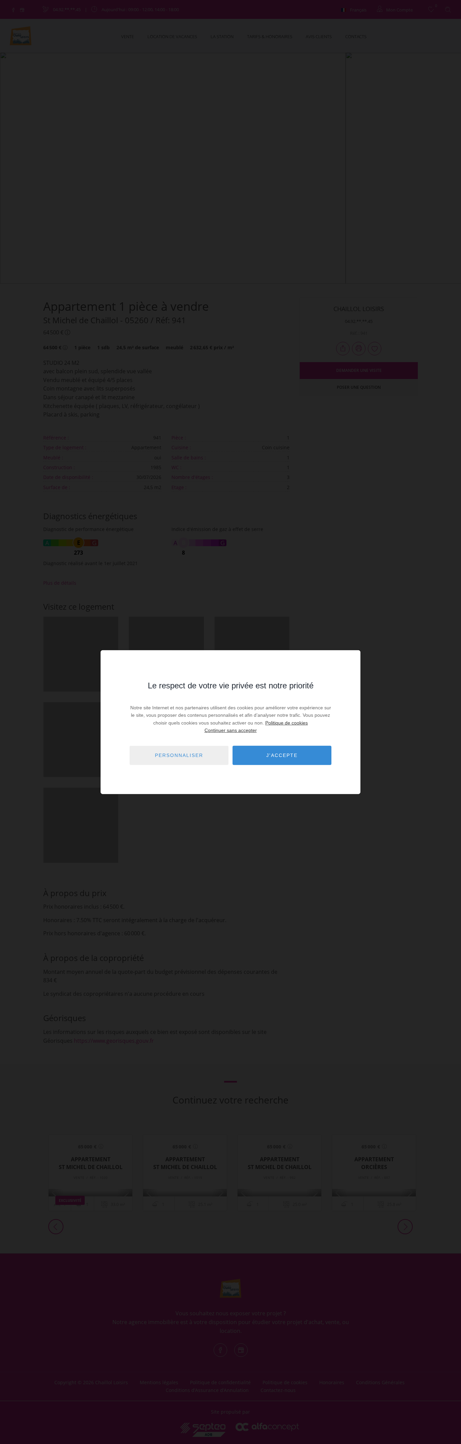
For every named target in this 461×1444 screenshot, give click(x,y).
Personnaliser (179, 755)
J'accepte (282, 755)
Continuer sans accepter (231, 730)
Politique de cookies (286, 723)
